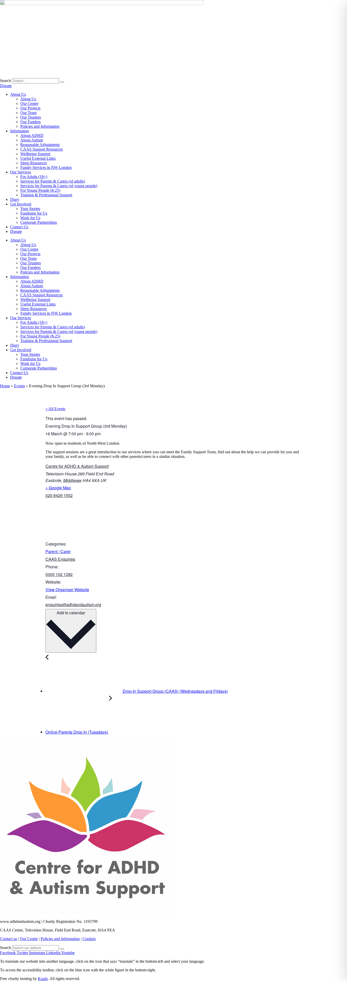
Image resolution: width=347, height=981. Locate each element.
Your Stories (30, 208)
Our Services (20, 172)
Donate (16, 231)
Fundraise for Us (33, 213)
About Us (18, 94)
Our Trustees (30, 117)
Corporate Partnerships (38, 222)
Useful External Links (38, 158)
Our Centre (29, 103)
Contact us (8, 939)
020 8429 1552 (59, 495)
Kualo (43, 978)
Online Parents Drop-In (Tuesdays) (77, 732)
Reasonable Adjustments (40, 144)
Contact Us (19, 227)
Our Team (28, 112)
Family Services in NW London (46, 167)
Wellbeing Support (35, 154)
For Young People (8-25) (40, 190)
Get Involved (20, 204)
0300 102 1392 (59, 574)
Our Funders (30, 122)
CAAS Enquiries (60, 559)
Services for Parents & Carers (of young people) (58, 186)
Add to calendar (71, 613)
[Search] (62, 82)
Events (19, 386)
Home (5, 386)
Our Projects (30, 108)
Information (19, 131)
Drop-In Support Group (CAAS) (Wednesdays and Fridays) (175, 691)
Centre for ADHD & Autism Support (77, 466)
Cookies (89, 939)
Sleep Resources (33, 163)
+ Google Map (58, 488)
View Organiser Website (67, 589)
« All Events (55, 409)
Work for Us (30, 218)
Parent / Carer (58, 551)
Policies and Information (39, 126)
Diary (14, 199)
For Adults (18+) (33, 176)
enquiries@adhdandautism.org (73, 604)
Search (5, 80)
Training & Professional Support (46, 195)
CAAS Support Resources (41, 149)
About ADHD (31, 135)
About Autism (31, 140)
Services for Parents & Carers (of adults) (52, 181)
